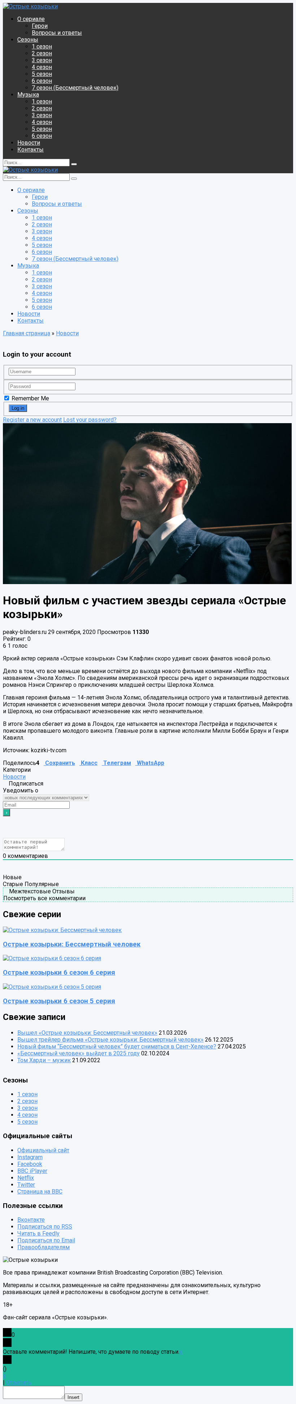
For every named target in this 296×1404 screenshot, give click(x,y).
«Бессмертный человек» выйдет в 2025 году (78, 1053)
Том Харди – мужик (44, 1060)
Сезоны (27, 39)
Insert (73, 1397)
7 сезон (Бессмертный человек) (75, 87)
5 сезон (42, 74)
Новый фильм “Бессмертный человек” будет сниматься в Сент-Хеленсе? (116, 1046)
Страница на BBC (39, 1191)
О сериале (31, 19)
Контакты (30, 149)
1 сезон (42, 46)
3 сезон (42, 60)
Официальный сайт (43, 1150)
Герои (40, 25)
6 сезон (42, 80)
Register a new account (32, 419)
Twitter (26, 1184)
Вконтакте (31, 1220)
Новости (28, 142)
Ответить (18, 1382)
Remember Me (29, 398)
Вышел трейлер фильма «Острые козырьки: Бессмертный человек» (110, 1039)
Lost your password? (90, 419)
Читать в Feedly (38, 1233)
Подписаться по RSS (44, 1227)
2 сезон (42, 53)
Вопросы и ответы (57, 32)
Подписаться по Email (46, 1240)
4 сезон (42, 67)
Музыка (28, 94)
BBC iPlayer (32, 1170)
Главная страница (26, 333)
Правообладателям (43, 1247)
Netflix (25, 1177)
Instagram (30, 1157)
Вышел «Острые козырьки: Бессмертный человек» (87, 1032)
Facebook (29, 1164)
